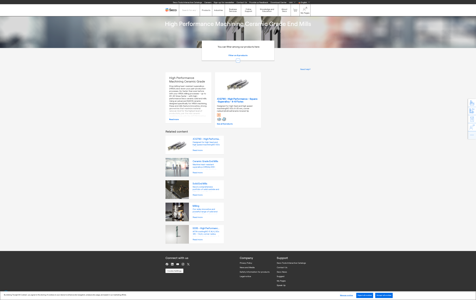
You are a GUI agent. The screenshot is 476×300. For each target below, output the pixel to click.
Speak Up (281, 285)
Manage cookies (346, 295)
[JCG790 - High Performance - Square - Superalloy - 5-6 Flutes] (238, 83)
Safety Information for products (254, 272)
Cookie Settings (174, 271)
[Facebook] (166, 264)
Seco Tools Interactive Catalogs (187, 2)
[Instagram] (182, 264)
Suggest (280, 276)
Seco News (282, 272)
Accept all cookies (384, 295)
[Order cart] (295, 10)
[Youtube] (177, 264)
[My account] (305, 10)
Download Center (278, 2)
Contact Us (242, 2)
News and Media (247, 267)
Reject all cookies (365, 295)
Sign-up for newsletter (224, 2)
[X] (188, 264)
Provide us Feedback (258, 2)
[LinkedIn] (172, 264)
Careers (207, 2)
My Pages (281, 281)
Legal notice (245, 276)
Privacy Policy (246, 263)
